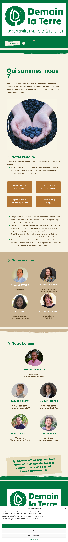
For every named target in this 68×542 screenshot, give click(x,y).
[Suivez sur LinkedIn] (23, 43)
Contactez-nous (12, 43)
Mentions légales (34, 539)
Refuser (34, 531)
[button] (65, 508)
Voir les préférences (34, 535)
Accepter (34, 526)
